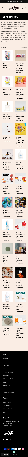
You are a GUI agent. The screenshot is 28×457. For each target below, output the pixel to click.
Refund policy (6, 385)
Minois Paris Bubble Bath (6, 305)
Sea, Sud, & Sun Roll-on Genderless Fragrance (6, 283)
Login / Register (7, 402)
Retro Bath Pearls (6, 64)
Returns (5, 382)
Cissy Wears (15, 454)
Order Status (6, 405)
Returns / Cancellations (9, 409)
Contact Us (6, 365)
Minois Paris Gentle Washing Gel (19, 164)
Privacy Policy (6, 375)
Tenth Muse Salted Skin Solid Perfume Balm (20, 307)
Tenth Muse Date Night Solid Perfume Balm (7, 189)
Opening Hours (7, 362)
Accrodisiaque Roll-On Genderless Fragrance (20, 283)
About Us (5, 358)
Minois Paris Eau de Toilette (7, 115)
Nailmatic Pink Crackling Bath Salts (7, 91)
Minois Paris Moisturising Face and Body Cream (7, 235)
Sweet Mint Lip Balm (6, 137)
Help (4, 368)
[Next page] (20, 344)
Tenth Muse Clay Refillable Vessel (7, 330)
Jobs (4, 389)
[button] (2, 8)
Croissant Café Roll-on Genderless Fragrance (7, 165)
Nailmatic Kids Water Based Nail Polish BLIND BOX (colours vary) (20, 67)
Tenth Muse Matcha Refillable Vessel (6, 259)
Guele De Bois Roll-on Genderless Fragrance (20, 259)
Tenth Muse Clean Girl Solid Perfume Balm (20, 189)
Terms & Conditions (8, 372)
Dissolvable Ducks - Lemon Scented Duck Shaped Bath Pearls (20, 140)
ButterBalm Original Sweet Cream (20, 116)
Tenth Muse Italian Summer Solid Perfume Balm (20, 235)
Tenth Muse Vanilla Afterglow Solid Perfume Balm (20, 332)
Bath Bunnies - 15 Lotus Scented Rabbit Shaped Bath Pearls (20, 93)
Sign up (5, 412)
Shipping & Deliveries (8, 379)
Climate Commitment (8, 392)
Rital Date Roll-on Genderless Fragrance (20, 212)
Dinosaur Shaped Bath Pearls (6, 212)
